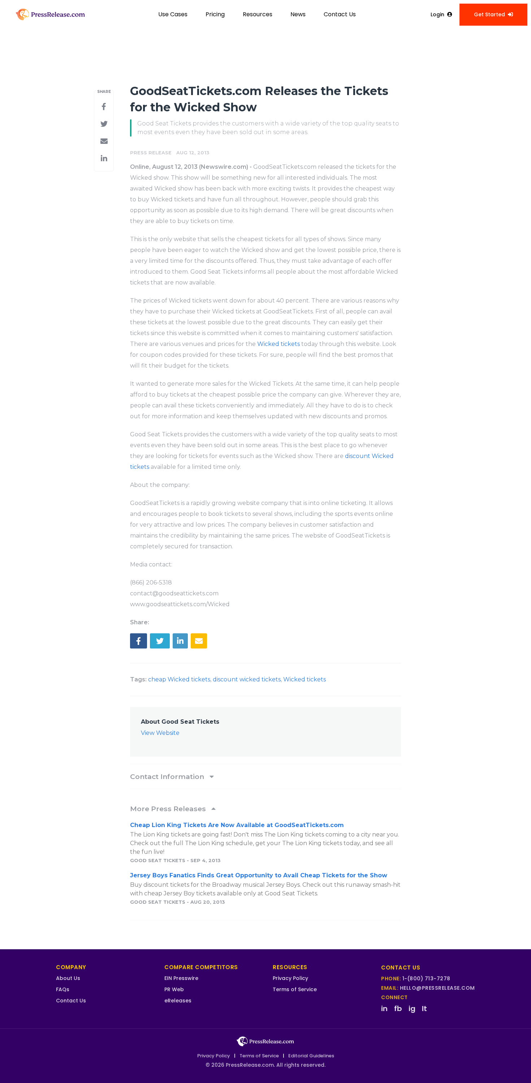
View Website (160, 732)
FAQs (62, 989)
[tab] (265, 776)
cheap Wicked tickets (179, 679)
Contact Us (340, 14)
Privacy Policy (290, 978)
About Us (68, 978)
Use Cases (172, 14)
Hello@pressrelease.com (437, 988)
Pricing (215, 14)
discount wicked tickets (247, 679)
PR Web (174, 989)
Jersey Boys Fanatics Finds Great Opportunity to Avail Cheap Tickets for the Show (258, 875)
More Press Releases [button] (169, 808)
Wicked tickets (279, 344)
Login (437, 14)
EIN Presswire (181, 978)
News (298, 14)
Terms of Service (295, 989)
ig (412, 1008)
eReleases (177, 1000)
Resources (257, 14)
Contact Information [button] (168, 776)
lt (424, 1008)
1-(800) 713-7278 (426, 978)
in (384, 1008)
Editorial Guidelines (311, 1055)
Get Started (489, 14)
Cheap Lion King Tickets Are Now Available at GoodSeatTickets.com (237, 825)
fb (398, 1008)
